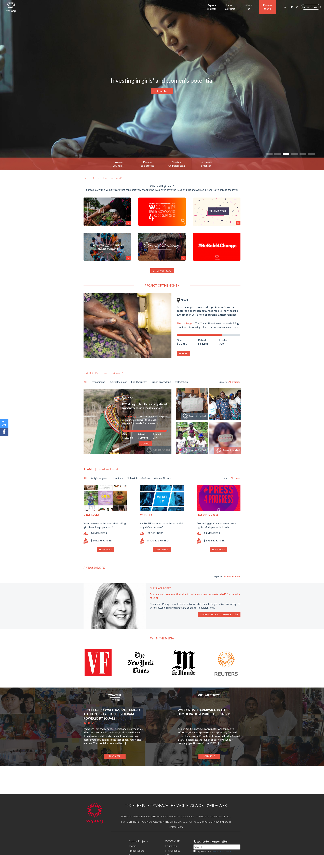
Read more (114, 756)
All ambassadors (231, 576)
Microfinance (172, 850)
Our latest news (209, 695)
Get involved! (162, 91)
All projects (234, 381)
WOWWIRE (115, 695)
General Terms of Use (221, 851)
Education (171, 845)
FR (291, 7)
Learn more (105, 549)
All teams (235, 477)
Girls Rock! (91, 514)
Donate (183, 353)
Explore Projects (138, 841)
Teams (132, 845)
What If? (146, 514)
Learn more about (219, 614)
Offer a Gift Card (162, 271)
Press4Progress (207, 514)
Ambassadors (136, 850)
